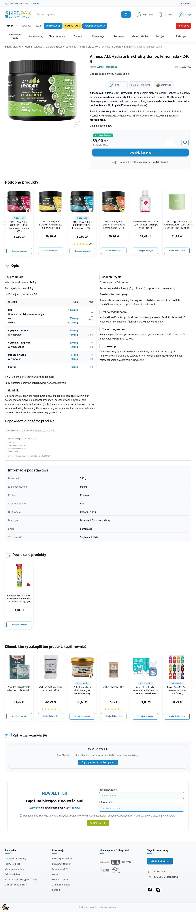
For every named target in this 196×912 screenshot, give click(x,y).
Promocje (183, 26)
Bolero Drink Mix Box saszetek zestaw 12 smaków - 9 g (177, 690)
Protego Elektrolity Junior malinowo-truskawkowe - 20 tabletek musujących (19, 598)
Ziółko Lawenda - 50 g (113, 687)
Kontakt (185, 3)
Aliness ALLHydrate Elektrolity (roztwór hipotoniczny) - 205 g (82, 225)
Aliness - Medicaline (107, 67)
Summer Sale (72, 26)
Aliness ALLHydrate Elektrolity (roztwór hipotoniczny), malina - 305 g (19, 226)
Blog (38, 26)
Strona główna (13, 46)
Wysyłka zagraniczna (15, 869)
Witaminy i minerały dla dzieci (82, 46)
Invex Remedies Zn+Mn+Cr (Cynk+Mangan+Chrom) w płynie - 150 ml (145, 224)
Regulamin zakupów (62, 864)
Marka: (93, 67)
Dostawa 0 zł (53, 26)
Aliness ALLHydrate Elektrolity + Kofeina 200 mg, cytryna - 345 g (50, 224)
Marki (10, 26)
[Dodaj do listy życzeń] (185, 142)
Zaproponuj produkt (61, 884)
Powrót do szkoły (95, 26)
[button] (184, 14)
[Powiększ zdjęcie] (77, 124)
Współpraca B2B (60, 869)
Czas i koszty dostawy (15, 858)
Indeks (178, 67)
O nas (55, 874)
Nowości (26, 26)
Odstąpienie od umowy (16, 884)
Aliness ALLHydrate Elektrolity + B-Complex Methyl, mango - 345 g (114, 224)
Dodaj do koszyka (140, 152)
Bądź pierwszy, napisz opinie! (98, 762)
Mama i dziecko (33, 46)
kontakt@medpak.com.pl (166, 877)
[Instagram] (158, 890)
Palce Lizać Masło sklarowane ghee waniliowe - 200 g (82, 690)
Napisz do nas (158, 861)
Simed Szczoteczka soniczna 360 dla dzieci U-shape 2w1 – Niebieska (145, 690)
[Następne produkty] (191, 685)
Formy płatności (12, 864)
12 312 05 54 (160, 871)
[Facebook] (150, 890)
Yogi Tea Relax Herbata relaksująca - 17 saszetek (19, 688)
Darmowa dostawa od (24, 3)
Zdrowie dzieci (54, 46)
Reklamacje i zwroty (14, 874)
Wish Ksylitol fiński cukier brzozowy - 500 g (50, 688)
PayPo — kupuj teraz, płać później (21, 879)
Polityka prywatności (62, 858)
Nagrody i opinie (60, 879)
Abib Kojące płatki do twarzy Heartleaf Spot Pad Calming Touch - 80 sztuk (176, 224)
